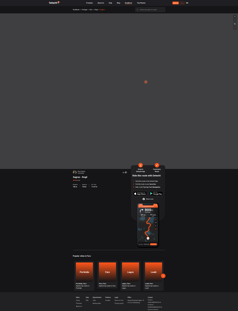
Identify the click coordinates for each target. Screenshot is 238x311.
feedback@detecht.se (155, 307)
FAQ (87, 300)
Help (110, 3)
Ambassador (97, 303)
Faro (90, 10)
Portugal (84, 10)
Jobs (94, 300)
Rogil (96, 10)
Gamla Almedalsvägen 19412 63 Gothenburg (135, 301)
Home (78, 300)
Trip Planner (141, 3)
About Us (101, 3)
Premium (89, 3)
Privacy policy (119, 303)
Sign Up (175, 3)
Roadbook (128, 3)
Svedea (107, 300)
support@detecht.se (154, 302)
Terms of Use (119, 300)
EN (187, 3)
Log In (182, 3)
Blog (118, 3)
